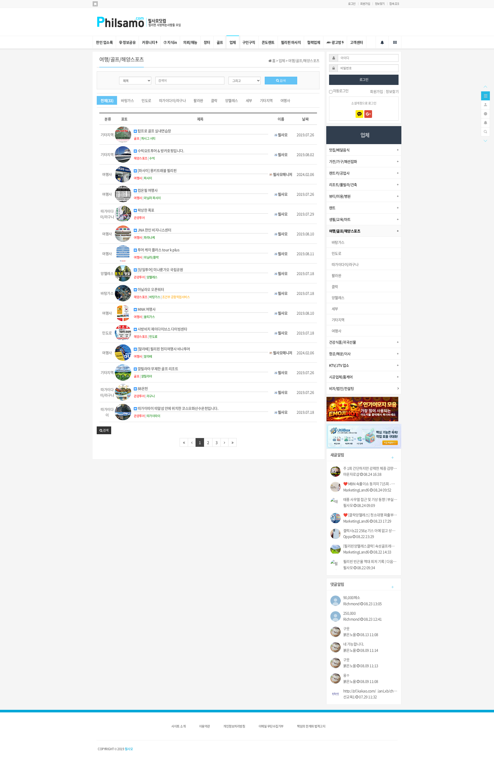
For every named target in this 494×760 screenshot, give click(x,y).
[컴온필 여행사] (123, 193)
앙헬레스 (231, 100)
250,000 (349, 613)
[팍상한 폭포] (123, 213)
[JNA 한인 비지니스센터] (123, 233)
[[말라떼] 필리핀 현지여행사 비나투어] (123, 352)
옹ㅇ (346, 675)
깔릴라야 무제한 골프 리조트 (157, 369)
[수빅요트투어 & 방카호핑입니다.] (123, 153)
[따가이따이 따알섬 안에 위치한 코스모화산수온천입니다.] (123, 411)
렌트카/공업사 (339, 173)
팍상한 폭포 (145, 210)
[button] (104, 430)
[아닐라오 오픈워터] (123, 292)
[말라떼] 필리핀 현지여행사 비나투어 (163, 349)
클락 (214, 100)
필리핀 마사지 (291, 42)
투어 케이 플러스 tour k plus (158, 250)
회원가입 (365, 4)
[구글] (368, 114)
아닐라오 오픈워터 (150, 289)
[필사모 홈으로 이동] (144, 21)
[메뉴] (485, 95)
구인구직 (248, 42)
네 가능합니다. (353, 644)
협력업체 (313, 42)
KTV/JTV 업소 (339, 365)
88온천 (142, 388)
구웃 (346, 629)
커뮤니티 (149, 42)
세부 (249, 100)
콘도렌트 (268, 42)
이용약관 (204, 726)
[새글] (485, 113)
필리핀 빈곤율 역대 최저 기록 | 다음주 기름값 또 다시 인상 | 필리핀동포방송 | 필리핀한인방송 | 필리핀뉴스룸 (370, 561)
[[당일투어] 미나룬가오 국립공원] (123, 272)
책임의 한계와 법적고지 (311, 726)
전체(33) (107, 100)
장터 (207, 42)
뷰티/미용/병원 (340, 196)
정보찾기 (380, 4)
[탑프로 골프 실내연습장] (123, 134)
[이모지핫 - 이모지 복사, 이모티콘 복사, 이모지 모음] (363, 408)
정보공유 (129, 42)
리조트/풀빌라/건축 (343, 184)
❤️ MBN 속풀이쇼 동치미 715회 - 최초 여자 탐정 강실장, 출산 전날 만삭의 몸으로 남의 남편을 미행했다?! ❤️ (370, 484)
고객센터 (356, 42)
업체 (233, 42)
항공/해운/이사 (340, 353)
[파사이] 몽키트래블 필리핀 (157, 170)
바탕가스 (127, 100)
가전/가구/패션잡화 (343, 161)
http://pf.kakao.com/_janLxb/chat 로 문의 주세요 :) (370, 691)
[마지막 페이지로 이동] (232, 442)
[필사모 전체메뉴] (395, 42)
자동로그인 (340, 91)
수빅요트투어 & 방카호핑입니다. (160, 151)
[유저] (485, 104)
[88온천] (123, 391)
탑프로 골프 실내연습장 (154, 131)
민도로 (146, 100)
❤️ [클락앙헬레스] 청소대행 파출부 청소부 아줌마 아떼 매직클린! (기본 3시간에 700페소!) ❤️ (370, 515)
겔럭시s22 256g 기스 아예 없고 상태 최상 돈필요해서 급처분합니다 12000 (370, 530)
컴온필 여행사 (147, 190)
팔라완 (198, 100)
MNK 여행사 (146, 309)
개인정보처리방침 (234, 726)
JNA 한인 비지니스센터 (154, 230)
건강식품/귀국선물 (342, 342)
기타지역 (266, 100)
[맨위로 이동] (485, 86)
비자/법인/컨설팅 (341, 388)
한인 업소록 (104, 42)
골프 (220, 42)
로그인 (352, 4)
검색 (282, 80)
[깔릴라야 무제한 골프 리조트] (123, 371)
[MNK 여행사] (123, 312)
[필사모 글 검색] (485, 131)
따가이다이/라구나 (172, 100)
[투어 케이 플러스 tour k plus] (123, 253)
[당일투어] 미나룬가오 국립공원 (160, 270)
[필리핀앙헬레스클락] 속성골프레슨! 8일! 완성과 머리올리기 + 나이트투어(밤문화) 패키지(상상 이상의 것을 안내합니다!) (370, 546)
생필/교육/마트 (340, 219)
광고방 (336, 42)
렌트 (332, 207)
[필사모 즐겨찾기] (95, 3)
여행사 (285, 100)
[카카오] (359, 114)
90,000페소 (351, 597)
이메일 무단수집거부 (271, 726)
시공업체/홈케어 (341, 376)
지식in (172, 42)
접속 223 (394, 4)
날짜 (305, 118)
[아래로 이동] (485, 140)
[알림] (485, 122)
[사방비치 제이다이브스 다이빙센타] (123, 332)
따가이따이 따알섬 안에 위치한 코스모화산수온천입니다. (177, 408)
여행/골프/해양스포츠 (344, 230)
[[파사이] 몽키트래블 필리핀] (123, 173)
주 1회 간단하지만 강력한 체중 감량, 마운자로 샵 (370, 468)
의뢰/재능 (190, 42)
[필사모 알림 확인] (382, 42)
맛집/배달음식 (339, 149)
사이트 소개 (178, 726)
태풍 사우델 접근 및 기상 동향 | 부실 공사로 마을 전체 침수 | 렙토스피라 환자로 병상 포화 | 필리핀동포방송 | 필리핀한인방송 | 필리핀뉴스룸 (370, 499)
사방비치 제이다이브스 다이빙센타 (162, 329)
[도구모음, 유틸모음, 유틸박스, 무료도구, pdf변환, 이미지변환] (364, 435)
